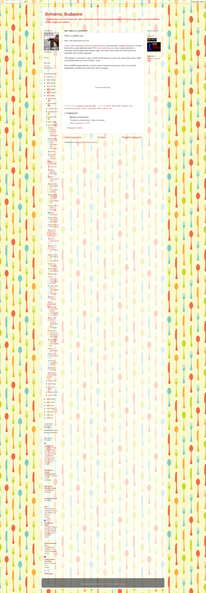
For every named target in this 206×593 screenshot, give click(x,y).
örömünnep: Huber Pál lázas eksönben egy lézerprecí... (53, 143)
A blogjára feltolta (124, 46)
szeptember (53, 112)
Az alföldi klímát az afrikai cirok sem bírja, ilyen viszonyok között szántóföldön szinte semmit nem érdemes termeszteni (50, 455)
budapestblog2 (51, 498)
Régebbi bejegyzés (132, 137)
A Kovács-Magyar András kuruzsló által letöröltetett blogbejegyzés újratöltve (51, 531)
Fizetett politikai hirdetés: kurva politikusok (53, 132)
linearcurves (104, 584)
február (51, 392)
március (51, 387)
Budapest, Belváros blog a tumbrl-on (50, 488)
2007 (49, 402)
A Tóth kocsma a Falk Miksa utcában (53, 280)
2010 (49, 92)
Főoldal (102, 137)
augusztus (52, 117)
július (51, 122)
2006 (49, 405)
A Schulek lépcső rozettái (51, 156)
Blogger (122, 584)
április (51, 384)
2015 (49, 77)
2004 (49, 412)
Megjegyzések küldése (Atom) (85, 142)
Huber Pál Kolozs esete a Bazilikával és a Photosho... (53, 323)
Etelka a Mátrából (52, 163)
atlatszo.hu (49, 446)
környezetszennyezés (72, 108)
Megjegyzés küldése (75, 128)
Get (148, 58)
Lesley (84, 108)
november (52, 103)
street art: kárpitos (52, 265)
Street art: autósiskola (53, 270)
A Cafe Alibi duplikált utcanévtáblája (53, 342)
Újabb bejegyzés (73, 137)
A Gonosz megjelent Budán (52, 362)
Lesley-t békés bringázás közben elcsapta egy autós (84, 46)
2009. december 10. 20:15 (80, 123)
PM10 (99, 108)
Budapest (124, 106)
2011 (49, 89)
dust (130, 106)
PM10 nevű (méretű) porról (103, 48)
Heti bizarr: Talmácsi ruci (52, 375)
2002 (49, 418)
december (52, 98)
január (51, 395)
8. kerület (107, 106)
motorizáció (91, 108)
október (52, 109)
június (51, 125)
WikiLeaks (49, 574)
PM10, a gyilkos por (53, 349)
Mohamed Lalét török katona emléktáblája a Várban (53, 311)
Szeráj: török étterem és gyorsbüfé (53, 219)
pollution (105, 108)
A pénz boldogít (52, 303)
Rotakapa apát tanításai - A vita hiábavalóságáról (50, 549)
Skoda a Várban (51, 298)
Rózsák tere (52, 274)
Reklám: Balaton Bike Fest (52, 172)
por (111, 108)
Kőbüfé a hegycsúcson (53, 241)
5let (46, 507)
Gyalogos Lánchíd (52, 369)
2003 (49, 415)
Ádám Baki (116, 106)
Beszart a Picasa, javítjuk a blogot (52, 233)
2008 (49, 399)
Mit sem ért (52, 167)
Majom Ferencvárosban (53, 179)
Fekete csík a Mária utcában (53, 207)
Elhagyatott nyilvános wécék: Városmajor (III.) (53, 198)
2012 (49, 86)
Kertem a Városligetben (53, 356)
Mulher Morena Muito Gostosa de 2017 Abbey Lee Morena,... (51, 512)
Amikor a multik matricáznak (53, 249)
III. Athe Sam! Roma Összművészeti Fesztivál (53, 290)
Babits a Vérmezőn (53, 214)
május (51, 381)
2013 (49, 83)
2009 (49, 96)
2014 (49, 80)
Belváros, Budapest (63, 14)
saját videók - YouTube (50, 560)
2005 (49, 408)
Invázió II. (51, 151)
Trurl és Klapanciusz (48, 67)
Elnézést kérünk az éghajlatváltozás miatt (53, 334)
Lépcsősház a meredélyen (53, 226)
